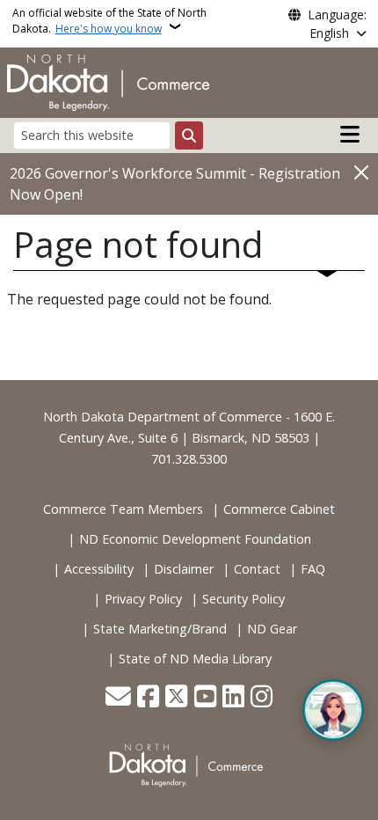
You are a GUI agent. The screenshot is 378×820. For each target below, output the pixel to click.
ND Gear (272, 628)
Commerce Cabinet (279, 509)
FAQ (313, 568)
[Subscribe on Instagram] (262, 698)
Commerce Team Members (123, 509)
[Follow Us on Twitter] (176, 698)
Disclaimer (184, 568)
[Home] (108, 81)
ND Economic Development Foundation (195, 539)
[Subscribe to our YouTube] (205, 698)
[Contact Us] (118, 698)
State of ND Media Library (195, 658)
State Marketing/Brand (160, 628)
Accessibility (99, 568)
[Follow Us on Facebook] (148, 698)
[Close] (361, 172)
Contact (257, 568)
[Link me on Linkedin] (233, 698)
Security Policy (243, 598)
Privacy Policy (143, 598)
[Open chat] (333, 710)
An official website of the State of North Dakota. (109, 20)
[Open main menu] (350, 134)
